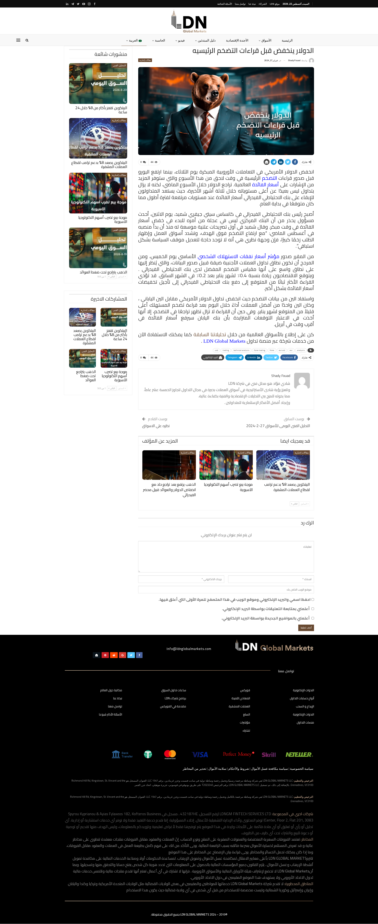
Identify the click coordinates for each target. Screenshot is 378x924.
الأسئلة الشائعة (224, 4)
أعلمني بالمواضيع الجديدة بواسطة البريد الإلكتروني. (265, 618)
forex (272, 350)
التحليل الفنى (119, 65)
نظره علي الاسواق (156, 425)
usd (216, 350)
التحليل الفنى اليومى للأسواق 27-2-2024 (278, 425)
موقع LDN (275, 4)
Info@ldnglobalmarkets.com (189, 649)
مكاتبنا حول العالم (111, 690)
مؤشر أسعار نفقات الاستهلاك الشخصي (238, 256)
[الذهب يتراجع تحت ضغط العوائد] (98, 248)
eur (291, 350)
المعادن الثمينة (241, 698)
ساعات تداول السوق (173, 690)
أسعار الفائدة (265, 184)
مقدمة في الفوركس (173, 706)
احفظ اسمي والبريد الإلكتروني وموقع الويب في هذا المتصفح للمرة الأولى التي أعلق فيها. (234, 599)
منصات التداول (305, 722)
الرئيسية (287, 40)
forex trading (259, 350)
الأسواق (266, 40)
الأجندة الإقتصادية (237, 40)
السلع (246, 714)
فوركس (245, 690)
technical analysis (241, 350)
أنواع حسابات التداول (302, 698)
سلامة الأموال (217, 768)
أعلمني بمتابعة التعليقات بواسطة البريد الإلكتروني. (266, 609)
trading (226, 350)
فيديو (181, 40)
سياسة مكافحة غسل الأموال (269, 768)
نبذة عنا (252, 4)
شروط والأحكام (238, 768)
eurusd (282, 350)
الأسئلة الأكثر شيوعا (110, 714)
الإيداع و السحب (305, 706)
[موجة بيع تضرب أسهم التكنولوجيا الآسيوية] (226, 465)
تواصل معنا (240, 4)
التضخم (269, 178)
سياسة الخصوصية (301, 768)
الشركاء (263, 4)
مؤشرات (245, 722)
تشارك (246, 730)
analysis (301, 350)
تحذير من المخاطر (194, 768)
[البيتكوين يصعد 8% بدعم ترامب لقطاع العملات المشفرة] (283, 465)
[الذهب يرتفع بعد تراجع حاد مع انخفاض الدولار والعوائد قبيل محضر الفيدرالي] (169, 465)
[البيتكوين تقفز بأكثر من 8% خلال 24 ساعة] (98, 83)
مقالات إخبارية (145, 60)
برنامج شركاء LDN (175, 698)
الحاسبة (160, 40)
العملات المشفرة (239, 706)
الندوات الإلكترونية (303, 690)
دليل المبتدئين (207, 40)
